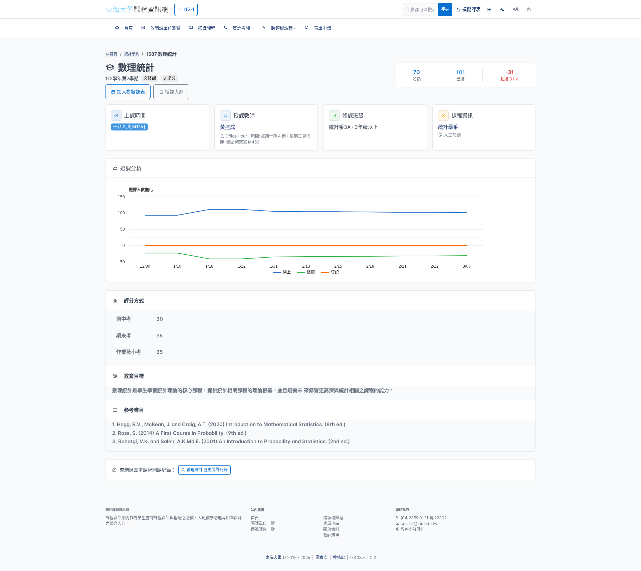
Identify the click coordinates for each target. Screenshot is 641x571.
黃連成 (227, 127)
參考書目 (134, 410)
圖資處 (321, 557)
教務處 (339, 557)
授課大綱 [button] (174, 91)
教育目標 (134, 376)
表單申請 (331, 523)
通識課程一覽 (263, 529)
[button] (238, 28)
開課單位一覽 (263, 523)
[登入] (488, 9)
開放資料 (331, 529)
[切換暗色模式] (529, 9)
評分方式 (134, 300)
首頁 (113, 54)
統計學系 (131, 54)
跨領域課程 (333, 517)
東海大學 (273, 557)
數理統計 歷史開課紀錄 (207, 469)
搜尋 (445, 9)
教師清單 (331, 535)
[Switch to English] (502, 9)
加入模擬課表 (131, 91)
